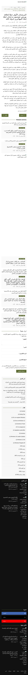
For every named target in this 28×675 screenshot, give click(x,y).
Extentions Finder (21, 423)
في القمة (23, 468)
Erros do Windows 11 (20, 420)
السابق (21, 115)
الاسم (24, 347)
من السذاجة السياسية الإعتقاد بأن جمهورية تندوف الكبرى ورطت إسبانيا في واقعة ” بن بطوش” (10, 638)
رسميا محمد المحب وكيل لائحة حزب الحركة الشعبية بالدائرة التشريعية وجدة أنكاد (14, 132)
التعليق (24, 339)
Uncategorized (21, 427)
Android (23, 411)
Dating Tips (22, 414)
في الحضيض (22, 461)
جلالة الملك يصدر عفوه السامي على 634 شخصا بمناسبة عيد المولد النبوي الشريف (14, 300)
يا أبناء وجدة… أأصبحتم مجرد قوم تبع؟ (16, 402)
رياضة (23, 449)
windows (23, 433)
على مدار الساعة (21, 455)
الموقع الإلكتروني (22, 359)
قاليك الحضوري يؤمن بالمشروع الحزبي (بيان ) (15, 387)
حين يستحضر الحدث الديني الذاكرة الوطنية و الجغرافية (15, 397)
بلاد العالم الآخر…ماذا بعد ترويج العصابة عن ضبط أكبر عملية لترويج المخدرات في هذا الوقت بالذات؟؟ (14, 392)
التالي (6, 115)
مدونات (23, 471)
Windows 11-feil (21, 439)
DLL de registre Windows (19, 417)
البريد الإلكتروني (22, 353)
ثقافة (24, 446)
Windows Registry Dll (20, 442)
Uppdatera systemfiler (20, 430)
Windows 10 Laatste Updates (18, 436)
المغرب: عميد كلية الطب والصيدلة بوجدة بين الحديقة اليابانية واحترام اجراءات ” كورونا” (9, 653)
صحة (24, 452)
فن (24, 458)
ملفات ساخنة (11, 22)
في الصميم (22, 465)
